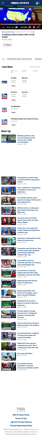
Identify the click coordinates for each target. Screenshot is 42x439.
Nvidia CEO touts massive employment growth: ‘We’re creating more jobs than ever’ (28, 345)
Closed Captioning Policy (21, 426)
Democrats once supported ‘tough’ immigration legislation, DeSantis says (28, 230)
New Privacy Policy (21, 415)
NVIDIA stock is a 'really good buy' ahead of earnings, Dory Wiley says (28, 210)
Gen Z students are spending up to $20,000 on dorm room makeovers (28, 190)
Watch (14, 86)
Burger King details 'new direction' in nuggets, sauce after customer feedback (27, 293)
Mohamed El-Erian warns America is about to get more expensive (27, 303)
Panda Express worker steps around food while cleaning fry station (28, 180)
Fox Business (20, 3)
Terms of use (21, 418)
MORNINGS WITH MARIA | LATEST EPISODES (19, 59)
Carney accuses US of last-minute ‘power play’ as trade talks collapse (27, 220)
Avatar (37, 3)
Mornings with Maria (24, 353)
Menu (3, 3)
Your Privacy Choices (23, 422)
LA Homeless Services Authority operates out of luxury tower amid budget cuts (29, 263)
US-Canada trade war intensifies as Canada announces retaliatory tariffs (28, 366)
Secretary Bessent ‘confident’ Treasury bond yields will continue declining (28, 335)
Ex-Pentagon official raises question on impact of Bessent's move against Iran (29, 200)
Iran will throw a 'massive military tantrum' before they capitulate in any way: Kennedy (28, 273)
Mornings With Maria (8, 32)
